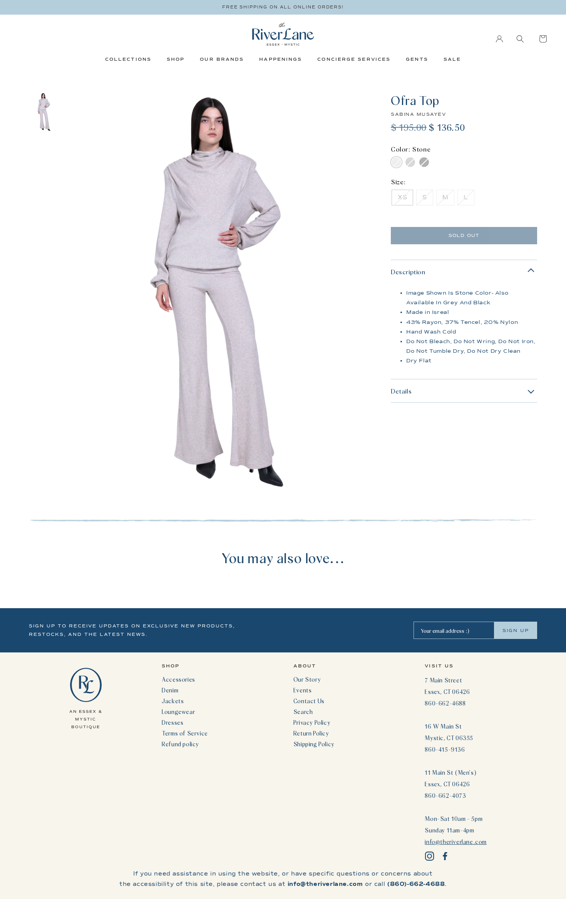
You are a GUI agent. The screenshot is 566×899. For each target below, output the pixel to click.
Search (303, 712)
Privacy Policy (311, 722)
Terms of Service (185, 733)
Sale (452, 59)
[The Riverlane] (283, 34)
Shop (175, 59)
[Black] (424, 162)
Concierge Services (353, 59)
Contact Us (309, 701)
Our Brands (222, 59)
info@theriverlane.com (456, 842)
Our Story (307, 679)
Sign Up (515, 630)
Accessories (178, 679)
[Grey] (410, 162)
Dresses (172, 722)
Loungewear (178, 712)
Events (302, 690)
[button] (520, 38)
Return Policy (311, 733)
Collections (128, 59)
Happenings (280, 59)
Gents (417, 59)
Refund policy (180, 744)
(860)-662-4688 (416, 884)
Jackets (173, 701)
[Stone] (396, 162)
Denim (170, 690)
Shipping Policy (314, 744)
